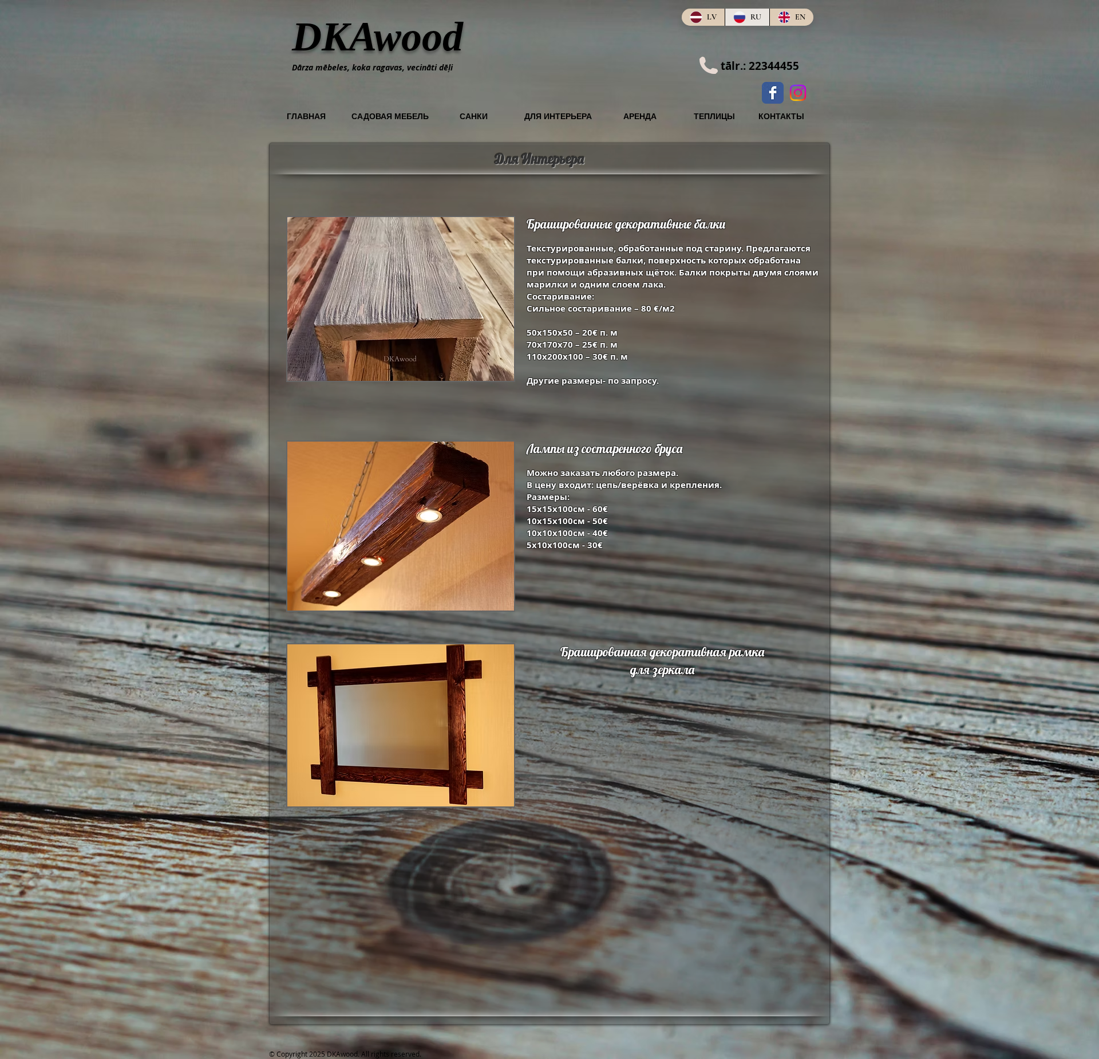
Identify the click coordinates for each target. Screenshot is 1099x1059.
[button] (400, 299)
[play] (486, 371)
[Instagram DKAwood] (798, 93)
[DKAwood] (773, 93)
